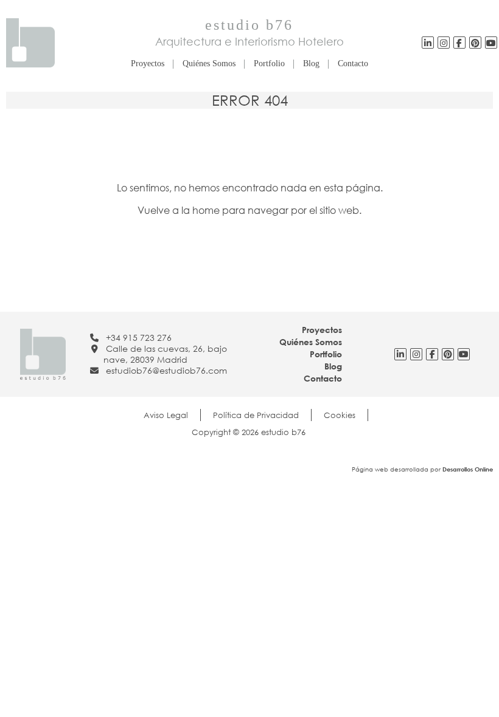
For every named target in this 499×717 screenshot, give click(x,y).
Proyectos (147, 63)
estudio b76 (249, 25)
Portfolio (269, 63)
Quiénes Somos (209, 63)
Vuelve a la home (179, 210)
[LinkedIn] (427, 42)
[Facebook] (459, 42)
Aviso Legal (166, 415)
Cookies (339, 415)
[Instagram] (443, 42)
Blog (311, 63)
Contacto (353, 63)
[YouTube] (475, 42)
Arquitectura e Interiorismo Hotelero (249, 41)
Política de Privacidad (256, 415)
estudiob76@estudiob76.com (166, 370)
